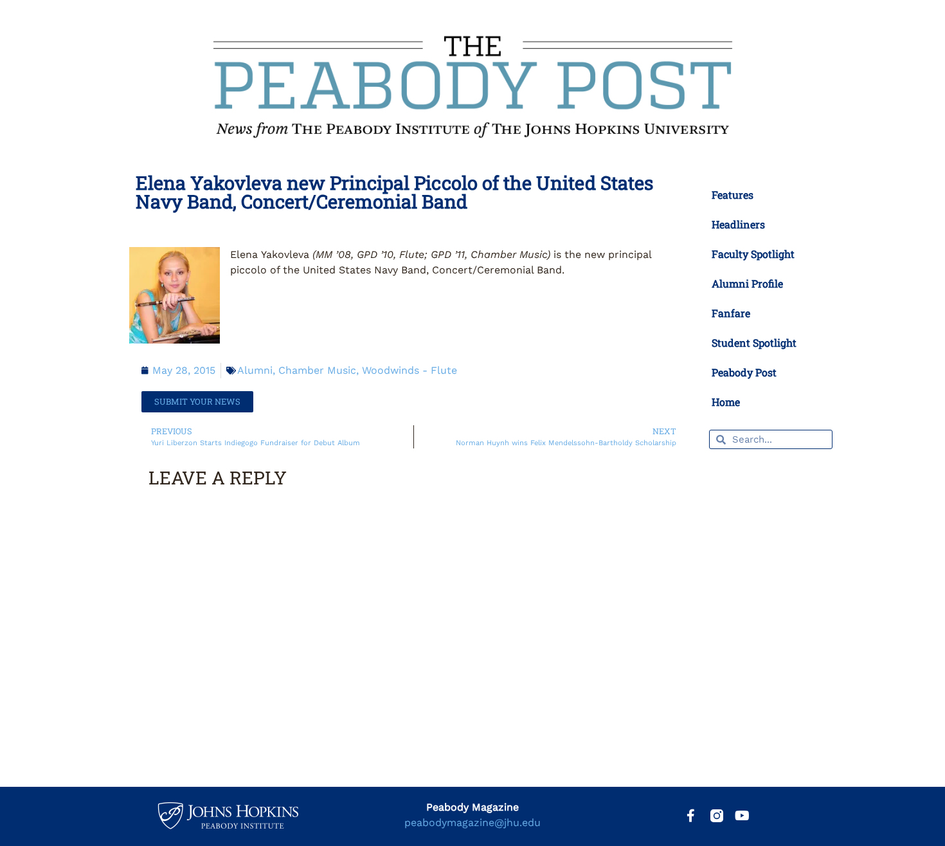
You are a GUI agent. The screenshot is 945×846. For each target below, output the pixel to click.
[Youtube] (742, 815)
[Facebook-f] (691, 815)
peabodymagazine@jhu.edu (472, 822)
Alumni (255, 370)
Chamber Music (317, 370)
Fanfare (731, 313)
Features (732, 194)
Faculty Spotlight (753, 254)
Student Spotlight (754, 342)
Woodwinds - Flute (409, 370)
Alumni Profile (747, 283)
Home (726, 402)
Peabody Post (744, 372)
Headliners (738, 224)
